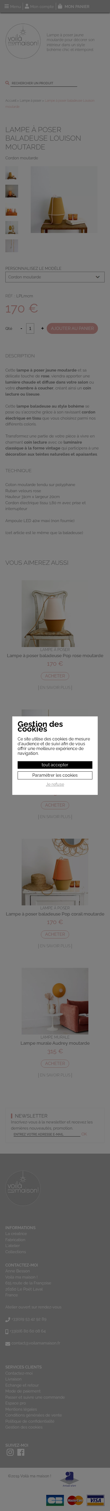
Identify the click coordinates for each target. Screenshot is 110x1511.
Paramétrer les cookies (55, 775)
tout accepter (55, 764)
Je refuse (55, 784)
